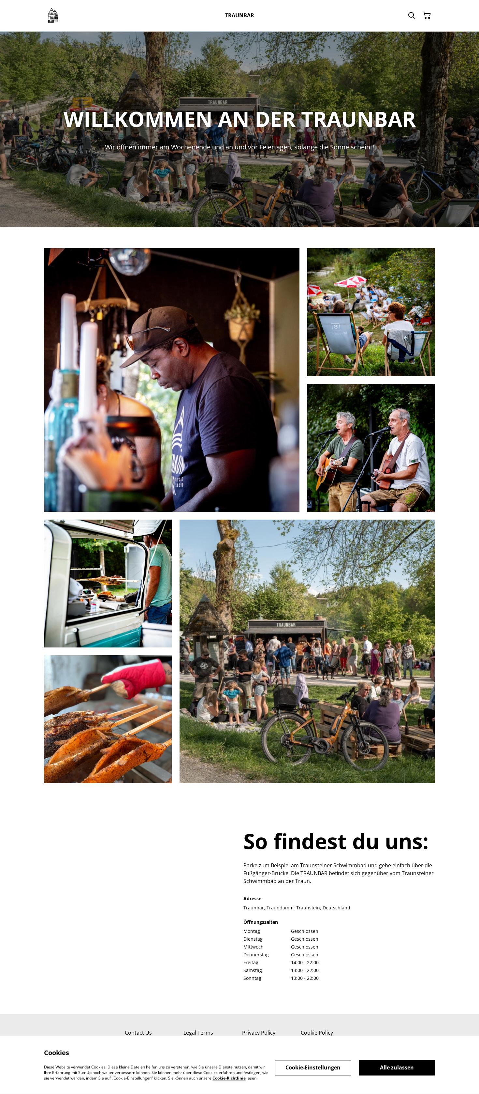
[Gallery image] (171, 380)
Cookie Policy (317, 1032)
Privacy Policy (258, 1032)
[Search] (411, 15)
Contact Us (138, 1032)
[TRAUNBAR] (53, 16)
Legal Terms (198, 1032)
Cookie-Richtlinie (229, 1078)
